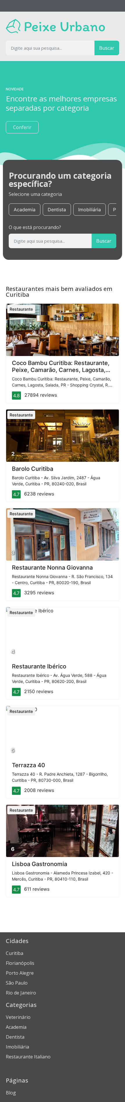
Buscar (106, 48)
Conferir (22, 127)
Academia (24, 209)
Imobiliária (89, 209)
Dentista (57, 209)
